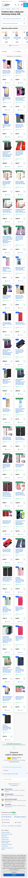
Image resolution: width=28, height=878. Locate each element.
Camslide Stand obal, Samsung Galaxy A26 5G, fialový (19, 238)
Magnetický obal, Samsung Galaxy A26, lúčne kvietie (7, 438)
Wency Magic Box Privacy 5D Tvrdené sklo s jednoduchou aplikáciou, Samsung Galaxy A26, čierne (7, 239)
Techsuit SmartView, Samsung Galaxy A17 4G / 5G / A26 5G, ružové (20, 580)
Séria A (13, 8)
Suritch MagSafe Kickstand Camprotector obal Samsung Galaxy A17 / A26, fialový (7, 352)
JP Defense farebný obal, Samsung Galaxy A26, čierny (7, 211)
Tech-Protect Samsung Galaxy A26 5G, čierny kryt (20, 438)
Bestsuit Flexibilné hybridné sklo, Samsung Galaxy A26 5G (20, 410)
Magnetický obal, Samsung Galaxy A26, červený (7, 522)
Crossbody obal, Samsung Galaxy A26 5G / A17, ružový (20, 494)
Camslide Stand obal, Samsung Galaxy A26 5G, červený (19, 153)
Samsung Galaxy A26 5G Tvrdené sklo (6, 38)
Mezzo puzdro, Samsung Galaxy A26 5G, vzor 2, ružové (20, 638)
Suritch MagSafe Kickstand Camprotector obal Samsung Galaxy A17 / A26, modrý (20, 382)
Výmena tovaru (5, 839)
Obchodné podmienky (6, 834)
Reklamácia (4, 835)
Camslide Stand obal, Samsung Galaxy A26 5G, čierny (6, 466)
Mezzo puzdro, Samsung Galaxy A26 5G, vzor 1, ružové (20, 608)
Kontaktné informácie (6, 844)
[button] (15, 5)
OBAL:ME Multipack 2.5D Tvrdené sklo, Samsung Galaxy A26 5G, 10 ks (7, 698)
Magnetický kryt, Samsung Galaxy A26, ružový (20, 698)
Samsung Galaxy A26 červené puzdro (20, 323)
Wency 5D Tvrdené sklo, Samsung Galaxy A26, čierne (20, 268)
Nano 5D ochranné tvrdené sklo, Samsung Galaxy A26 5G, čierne (20, 522)
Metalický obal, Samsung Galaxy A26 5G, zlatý (20, 297)
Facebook (12, 825)
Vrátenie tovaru (5, 837)
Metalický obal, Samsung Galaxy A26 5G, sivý (20, 126)
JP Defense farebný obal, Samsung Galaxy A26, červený (20, 211)
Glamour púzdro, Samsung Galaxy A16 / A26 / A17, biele (20, 182)
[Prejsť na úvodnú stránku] (5, 5)
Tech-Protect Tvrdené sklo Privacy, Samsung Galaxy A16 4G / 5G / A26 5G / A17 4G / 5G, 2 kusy (7, 639)
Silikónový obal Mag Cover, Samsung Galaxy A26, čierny (7, 381)
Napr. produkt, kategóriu (10, 27)
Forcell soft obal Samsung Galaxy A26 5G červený (7, 550)
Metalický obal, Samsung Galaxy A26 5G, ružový (7, 72)
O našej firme (4, 846)
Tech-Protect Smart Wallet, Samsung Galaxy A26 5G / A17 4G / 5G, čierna (7, 579)
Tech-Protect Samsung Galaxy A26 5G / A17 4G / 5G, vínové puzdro (7, 494)
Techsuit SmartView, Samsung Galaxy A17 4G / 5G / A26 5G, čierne (7, 727)
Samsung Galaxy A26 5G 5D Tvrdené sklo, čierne (20, 72)
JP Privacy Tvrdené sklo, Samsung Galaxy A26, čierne (20, 99)
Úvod (2, 8)
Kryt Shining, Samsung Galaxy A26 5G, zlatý (7, 410)
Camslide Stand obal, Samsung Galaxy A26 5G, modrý (19, 550)
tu (17, 869)
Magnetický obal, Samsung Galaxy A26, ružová (20, 465)
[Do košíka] (11, 79)
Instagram (19, 825)
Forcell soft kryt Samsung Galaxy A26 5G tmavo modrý (20, 351)
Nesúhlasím (14, 872)
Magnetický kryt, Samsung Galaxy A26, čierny (7, 297)
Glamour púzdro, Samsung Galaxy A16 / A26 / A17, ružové (7, 183)
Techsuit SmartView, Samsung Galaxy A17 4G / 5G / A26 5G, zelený (7, 609)
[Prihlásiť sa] (18, 5)
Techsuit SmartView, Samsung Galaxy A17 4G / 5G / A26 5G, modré (20, 670)
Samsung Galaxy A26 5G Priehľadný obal (7, 324)
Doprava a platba (5, 832)
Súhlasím (14, 874)
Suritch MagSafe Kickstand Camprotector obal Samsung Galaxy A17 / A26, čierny (7, 154)
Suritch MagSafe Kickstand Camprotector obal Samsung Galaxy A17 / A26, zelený (7, 670)
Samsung (8, 8)
